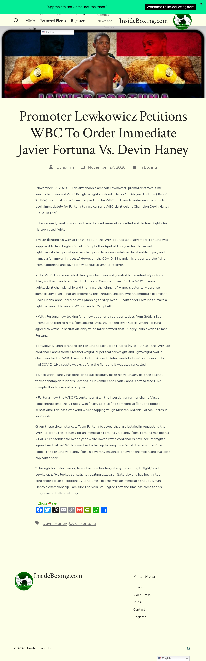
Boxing (150, 167)
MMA (30, 20)
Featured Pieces (53, 20)
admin (68, 167)
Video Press (142, 595)
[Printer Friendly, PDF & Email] (46, 504)
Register (78, 20)
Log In (30, 28)
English (49, 32)
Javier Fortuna (82, 523)
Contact (139, 609)
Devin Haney (55, 523)
